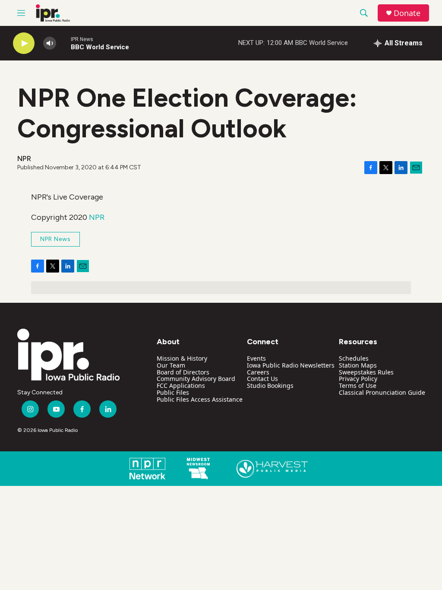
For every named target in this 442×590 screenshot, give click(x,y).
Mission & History (182, 358)
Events (256, 358)
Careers (258, 372)
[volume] (49, 43)
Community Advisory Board (196, 378)
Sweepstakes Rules (366, 372)
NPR (96, 217)
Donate (407, 13)
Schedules (354, 358)
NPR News (55, 239)
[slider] (63, 43)
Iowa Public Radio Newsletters (291, 365)
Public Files (173, 392)
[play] (24, 43)
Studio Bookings (270, 385)
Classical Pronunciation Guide (382, 392)
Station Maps (358, 365)
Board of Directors (183, 372)
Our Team (171, 365)
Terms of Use (357, 385)
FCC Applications (181, 385)
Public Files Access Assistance (200, 399)
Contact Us (262, 378)
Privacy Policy (358, 378)
